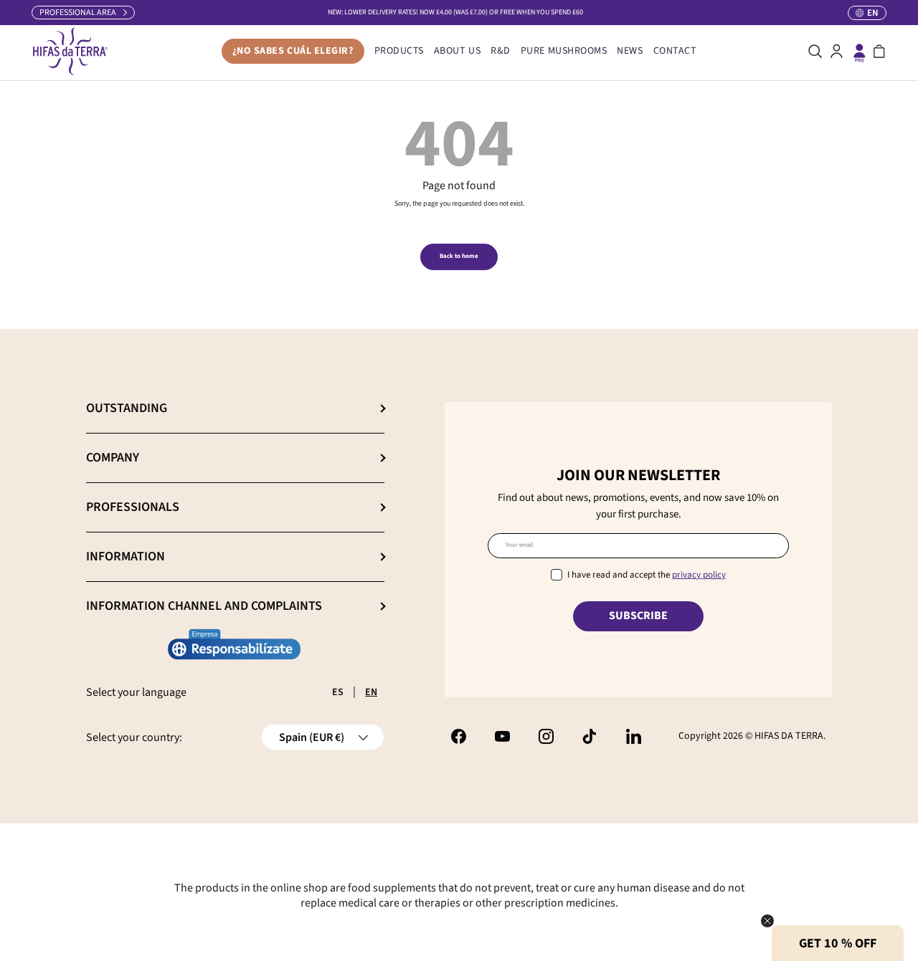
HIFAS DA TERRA (788, 736)
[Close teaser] (767, 921)
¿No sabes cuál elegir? (293, 51)
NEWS (630, 51)
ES (338, 692)
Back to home (459, 256)
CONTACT (675, 51)
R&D (501, 51)
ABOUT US (457, 51)
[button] (879, 51)
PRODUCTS (399, 51)
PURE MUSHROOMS (564, 51)
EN (371, 692)
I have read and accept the (646, 574)
